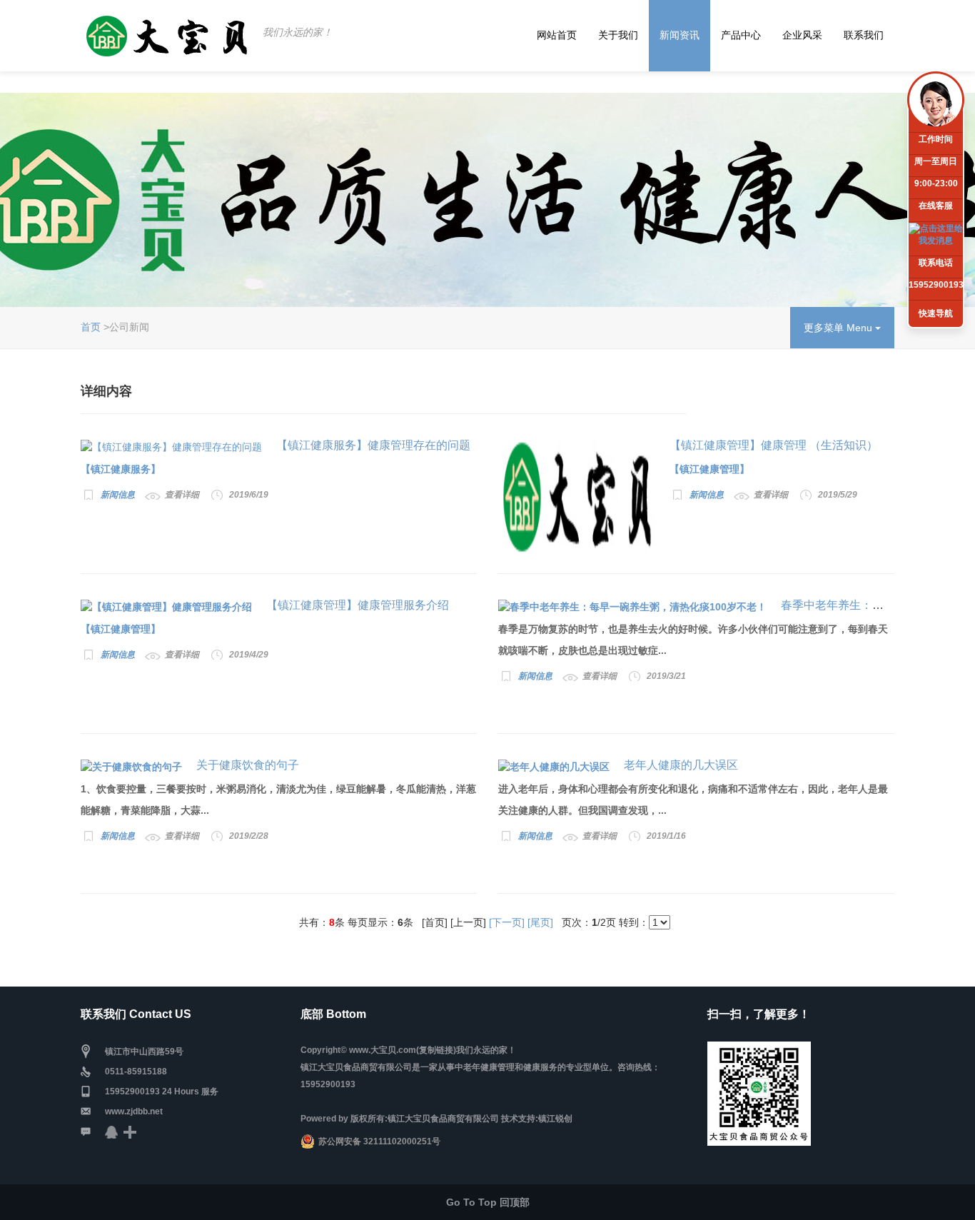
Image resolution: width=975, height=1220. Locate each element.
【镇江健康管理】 (709, 469)
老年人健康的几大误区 (681, 765)
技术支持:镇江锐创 (536, 1119)
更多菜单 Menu (839, 327)
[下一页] (507, 922)
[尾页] (540, 922)
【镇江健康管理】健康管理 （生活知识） (774, 445)
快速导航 (936, 313)
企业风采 (802, 35)
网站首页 (557, 35)
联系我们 (864, 35)
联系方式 (935, 99)
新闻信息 (118, 495)
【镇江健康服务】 (121, 469)
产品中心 (741, 35)
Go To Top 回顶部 (488, 1202)
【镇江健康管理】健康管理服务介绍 (357, 605)
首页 (91, 327)
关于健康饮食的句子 (247, 765)
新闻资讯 (679, 35)
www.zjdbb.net (134, 1111)
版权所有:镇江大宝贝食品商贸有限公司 (424, 1119)
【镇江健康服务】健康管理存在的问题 (373, 445)
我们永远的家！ (298, 32)
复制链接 (436, 1050)
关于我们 (618, 35)
